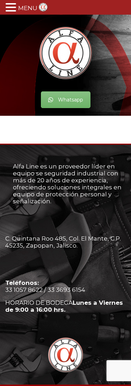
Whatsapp (70, 100)
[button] (12, 7)
